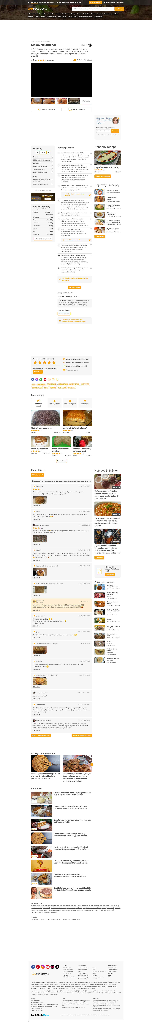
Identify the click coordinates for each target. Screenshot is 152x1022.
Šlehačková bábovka (64, 984)
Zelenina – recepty (51, 982)
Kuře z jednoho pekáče (111, 198)
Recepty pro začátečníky (85, 16)
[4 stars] (49, 362)
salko (74, 919)
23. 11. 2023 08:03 (84, 704)
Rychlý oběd (117, 992)
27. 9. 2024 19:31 (84, 601)
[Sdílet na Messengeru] (36, 379)
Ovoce (93, 988)
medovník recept (44, 906)
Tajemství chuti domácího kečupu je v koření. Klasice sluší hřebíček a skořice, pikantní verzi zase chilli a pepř (107, 549)
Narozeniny (53, 387)
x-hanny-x (84, 45)
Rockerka (109, 643)
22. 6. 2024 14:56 (84, 632)
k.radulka (34, 453)
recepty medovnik (108, 908)
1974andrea (97, 172)
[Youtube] (48, 967)
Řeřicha (117, 982)
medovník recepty (37, 912)
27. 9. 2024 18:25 (84, 616)
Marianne (110, 973)
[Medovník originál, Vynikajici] (40, 681)
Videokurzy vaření (68, 971)
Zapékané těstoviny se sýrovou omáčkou (113, 221)
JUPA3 (108, 637)
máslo (78, 919)
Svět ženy (65, 975)
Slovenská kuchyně (37, 387)
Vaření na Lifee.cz (68, 969)
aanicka (54, 455)
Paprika (93, 13)
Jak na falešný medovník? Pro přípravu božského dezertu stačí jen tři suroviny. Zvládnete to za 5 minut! (71, 808)
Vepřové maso (60, 986)
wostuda (109, 612)
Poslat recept (53, 379)
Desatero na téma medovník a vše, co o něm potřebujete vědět (72, 821)
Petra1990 (66, 432)
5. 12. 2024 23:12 (84, 566)
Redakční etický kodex (84, 978)
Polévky (58, 13)
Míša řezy (69, 992)
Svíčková (47, 984)
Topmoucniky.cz (112, 969)
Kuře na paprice (78, 992)
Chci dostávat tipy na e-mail (105, 128)
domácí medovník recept (59, 908)
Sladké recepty (42, 988)
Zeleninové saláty (70, 988)
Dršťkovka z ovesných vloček (112, 586)
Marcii (75, 455)
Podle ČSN (86, 13)
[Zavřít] (90, 481)
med (52, 919)
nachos (33, 432)
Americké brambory (108, 982)
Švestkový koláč (42, 994)
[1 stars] (35, 362)
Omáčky (44, 13)
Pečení (46, 387)
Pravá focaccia (54, 984)
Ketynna (109, 596)
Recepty (36, 41)
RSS (94, 969)
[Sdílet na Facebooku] (32, 379)
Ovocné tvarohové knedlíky (68, 991)
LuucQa (38, 550)
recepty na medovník (69, 910)
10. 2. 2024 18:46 (84, 643)
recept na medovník (69, 906)
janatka (109, 630)
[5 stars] (54, 362)
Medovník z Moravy (39, 449)
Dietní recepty (51, 988)
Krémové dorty (41, 384)
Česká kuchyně (72, 16)
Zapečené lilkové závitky (107, 167)
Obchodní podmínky (83, 975)
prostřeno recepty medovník (40, 908)
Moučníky (51, 13)
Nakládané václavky (36, 1008)
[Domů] (32, 41)
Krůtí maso (44, 986)
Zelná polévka (75, 984)
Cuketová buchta (93, 992)
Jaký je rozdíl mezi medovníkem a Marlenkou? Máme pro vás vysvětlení (70, 875)
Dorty (42, 41)
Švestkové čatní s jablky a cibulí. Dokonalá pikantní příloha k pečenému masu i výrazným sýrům (76, 1001)
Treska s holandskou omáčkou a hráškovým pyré (113, 206)
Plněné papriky (45, 991)
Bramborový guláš (91, 991)
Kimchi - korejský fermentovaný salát (113, 610)
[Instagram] (43, 967)
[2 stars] (40, 362)
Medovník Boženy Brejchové (75, 428)
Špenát (109, 619)
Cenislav (39, 661)
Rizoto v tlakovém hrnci (112, 634)
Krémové (47, 41)
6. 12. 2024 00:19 (84, 550)
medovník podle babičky (111, 906)
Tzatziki (114, 984)
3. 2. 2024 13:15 (84, 675)
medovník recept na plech (85, 910)
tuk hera (47, 919)
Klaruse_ (39, 511)
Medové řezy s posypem (41, 428)
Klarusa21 (39, 486)
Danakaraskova (49, 583)
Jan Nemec (110, 652)
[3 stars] (44, 362)
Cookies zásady (82, 973)
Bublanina (34, 994)
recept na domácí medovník (92, 908)
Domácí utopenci (52, 994)
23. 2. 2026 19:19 (84, 486)
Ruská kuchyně (62, 387)
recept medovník (56, 906)
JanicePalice (40, 705)
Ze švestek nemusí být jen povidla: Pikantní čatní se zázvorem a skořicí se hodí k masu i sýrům (106, 494)
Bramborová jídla (69, 986)
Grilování (100, 13)
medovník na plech (95, 906)
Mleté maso (51, 986)
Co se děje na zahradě (37, 984)
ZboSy (108, 605)
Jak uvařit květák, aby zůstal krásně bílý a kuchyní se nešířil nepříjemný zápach (106, 1009)
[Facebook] (33, 967)
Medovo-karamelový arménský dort (82, 450)
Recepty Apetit (67, 973)
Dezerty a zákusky (83, 982)
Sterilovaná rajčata (55, 991)
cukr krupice (39, 919)
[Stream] (52, 967)
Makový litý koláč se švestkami (113, 627)
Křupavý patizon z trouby (112, 602)
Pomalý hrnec (78, 986)
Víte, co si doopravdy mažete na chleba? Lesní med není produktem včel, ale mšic (71, 862)
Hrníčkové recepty (40, 16)
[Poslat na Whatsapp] (40, 379)
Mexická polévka (112, 190)
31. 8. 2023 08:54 (84, 720)
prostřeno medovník (50, 912)
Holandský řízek (61, 992)
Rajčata (30, 16)
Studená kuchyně (81, 988)
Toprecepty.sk (112, 967)
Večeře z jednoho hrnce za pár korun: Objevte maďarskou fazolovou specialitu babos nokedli (107, 522)
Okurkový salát (42, 992)
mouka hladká (66, 919)
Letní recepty (108, 13)
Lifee (109, 977)
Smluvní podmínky (83, 977)
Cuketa (116, 13)
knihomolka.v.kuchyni (43, 720)
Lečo (100, 992)
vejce (33, 919)
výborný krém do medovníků (104, 910)
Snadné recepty (111, 986)
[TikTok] (57, 967)
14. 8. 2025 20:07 (84, 525)
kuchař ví (42, 910)
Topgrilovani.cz (112, 971)
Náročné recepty (51, 384)
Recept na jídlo (67, 967)
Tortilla (75, 982)
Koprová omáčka (52, 992)
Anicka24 (47, 644)
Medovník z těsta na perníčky (60, 450)
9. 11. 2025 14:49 (84, 511)
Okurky (73, 13)
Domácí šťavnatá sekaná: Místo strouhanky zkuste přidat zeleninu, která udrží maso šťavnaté (106, 1001)
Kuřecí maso (65, 13)
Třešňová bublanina (94, 984)
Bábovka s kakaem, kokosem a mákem (113, 229)
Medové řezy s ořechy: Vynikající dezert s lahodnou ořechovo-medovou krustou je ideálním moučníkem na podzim (77, 777)
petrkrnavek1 (40, 616)
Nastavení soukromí (83, 967)
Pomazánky (42, 982)
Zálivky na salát (84, 984)
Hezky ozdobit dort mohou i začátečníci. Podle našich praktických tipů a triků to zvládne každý (71, 849)
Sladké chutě (71, 387)
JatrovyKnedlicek (42, 693)
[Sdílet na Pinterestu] (45, 379)
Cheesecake (100, 991)
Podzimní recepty (74, 384)
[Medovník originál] (40, 500)
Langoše (85, 992)
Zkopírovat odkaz (57, 379)
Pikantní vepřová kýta (37, 1010)
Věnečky (109, 641)
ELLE (109, 975)
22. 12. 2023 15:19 (84, 693)
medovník (34, 906)
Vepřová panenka (105, 984)
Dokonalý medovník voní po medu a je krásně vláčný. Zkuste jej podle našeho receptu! (45, 776)
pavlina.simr (40, 601)
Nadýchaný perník (108, 992)
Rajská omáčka (81, 991)
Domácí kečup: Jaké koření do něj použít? (73, 1007)
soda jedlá (57, 919)
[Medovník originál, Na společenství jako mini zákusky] (40, 538)
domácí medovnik (82, 906)
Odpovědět (36, 505)
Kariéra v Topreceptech (99, 971)
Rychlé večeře (62, 16)
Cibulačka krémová (113, 658)
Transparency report (98, 977)
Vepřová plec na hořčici (112, 649)
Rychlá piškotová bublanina (112, 593)
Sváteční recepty (63, 384)
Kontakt (95, 978)
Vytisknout (49, 379)
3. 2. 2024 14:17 (85, 661)
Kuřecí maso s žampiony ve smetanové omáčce (113, 214)
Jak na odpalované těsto (95, 982)
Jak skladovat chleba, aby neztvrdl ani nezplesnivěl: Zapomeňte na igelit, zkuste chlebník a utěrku (107, 1005)
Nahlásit (95, 975)
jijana (108, 589)
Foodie (94, 973)
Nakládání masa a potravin (65, 982)
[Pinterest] (38, 967)
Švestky (79, 13)
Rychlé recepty (51, 16)
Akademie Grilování (34, 13)
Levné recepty (98, 16)
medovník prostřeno (75, 908)
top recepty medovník (53, 910)
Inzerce (95, 967)
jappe (38, 632)
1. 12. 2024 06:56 (84, 583)
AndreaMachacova (42, 525)
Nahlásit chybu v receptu (44, 190)
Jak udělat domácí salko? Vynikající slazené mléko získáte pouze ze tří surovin (72, 794)
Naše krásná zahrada (68, 977)
